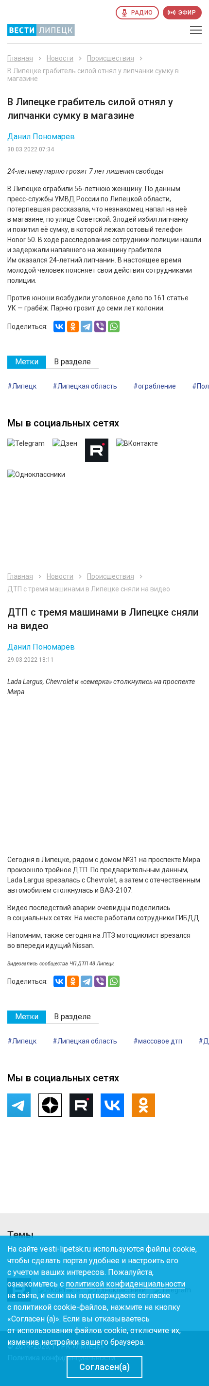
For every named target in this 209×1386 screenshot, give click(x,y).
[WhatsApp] (114, 326)
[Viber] (100, 326)
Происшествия (110, 58)
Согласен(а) (104, 1367)
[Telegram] (86, 326)
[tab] (26, 362)
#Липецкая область (84, 386)
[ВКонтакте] (59, 326)
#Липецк (21, 386)
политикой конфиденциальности (125, 1283)
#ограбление (154, 386)
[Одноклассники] (73, 326)
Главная (20, 58)
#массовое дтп (157, 1041)
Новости (60, 58)
